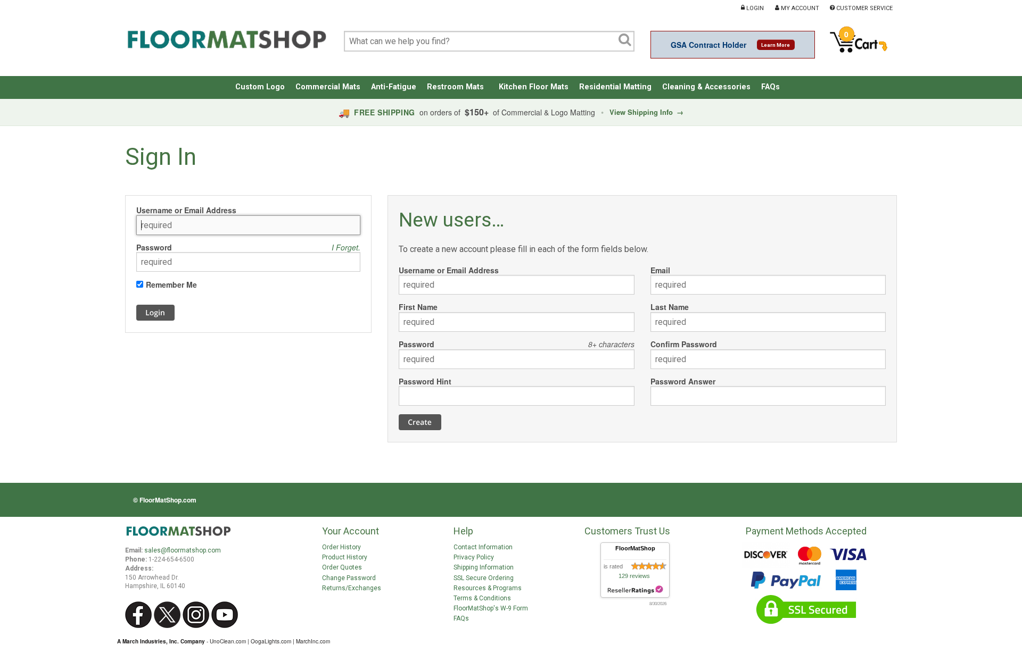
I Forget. (346, 247)
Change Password (349, 578)
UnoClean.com (228, 641)
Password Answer (682, 381)
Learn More (775, 45)
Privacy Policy (474, 557)
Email (660, 270)
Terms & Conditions (482, 598)
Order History (341, 547)
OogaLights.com (271, 641)
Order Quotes (342, 567)
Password (154, 247)
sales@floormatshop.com (182, 550)
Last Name (669, 307)
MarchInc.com (313, 641)
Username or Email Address (186, 210)
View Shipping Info (646, 111)
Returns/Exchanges (351, 588)
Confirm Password (683, 344)
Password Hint (425, 381)
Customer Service (864, 7)
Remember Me (171, 284)
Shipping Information (484, 567)
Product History (344, 557)
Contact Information (483, 547)
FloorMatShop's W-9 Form (491, 608)
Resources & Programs (488, 588)
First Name (418, 307)
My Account (799, 7)
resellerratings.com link (635, 590)
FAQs (461, 618)
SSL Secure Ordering (484, 578)
